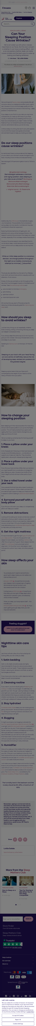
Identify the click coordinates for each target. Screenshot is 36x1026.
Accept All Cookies (18, 1015)
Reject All (18, 1019)
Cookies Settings (18, 1024)
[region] (18, 1011)
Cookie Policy (30, 1012)
